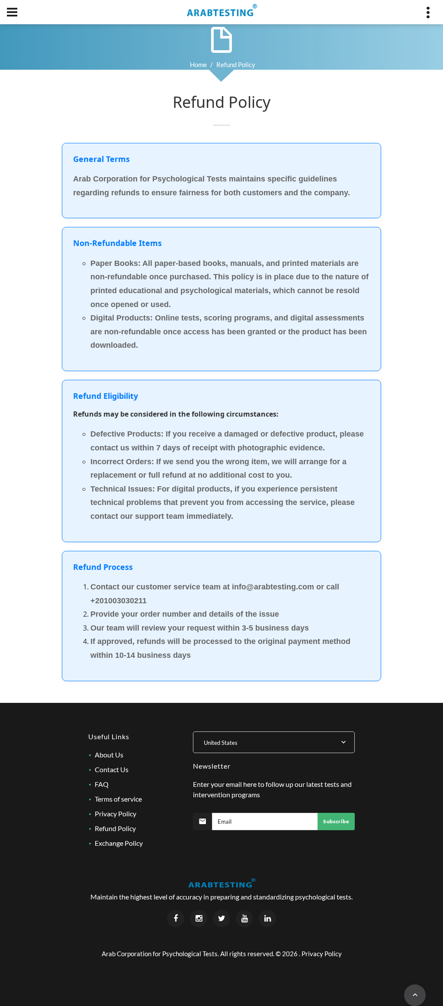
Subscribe (336, 821)
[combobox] (274, 742)
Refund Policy (115, 828)
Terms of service (118, 799)
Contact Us (111, 769)
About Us (109, 754)
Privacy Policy (115, 813)
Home (198, 64)
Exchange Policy (119, 843)
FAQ (102, 784)
